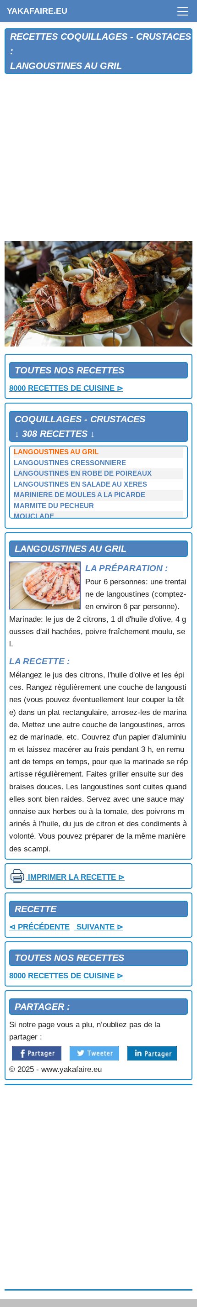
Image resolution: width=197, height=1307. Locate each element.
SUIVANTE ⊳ (98, 927)
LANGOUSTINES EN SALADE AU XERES (80, 484)
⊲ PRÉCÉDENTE (39, 927)
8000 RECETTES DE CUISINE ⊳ (66, 388)
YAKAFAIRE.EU (37, 11)
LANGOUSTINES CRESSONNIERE (70, 463)
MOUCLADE (34, 516)
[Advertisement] (98, 158)
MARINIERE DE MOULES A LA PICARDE (79, 495)
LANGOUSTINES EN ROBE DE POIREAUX (83, 473)
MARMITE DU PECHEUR (54, 505)
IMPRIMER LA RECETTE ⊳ (75, 877)
